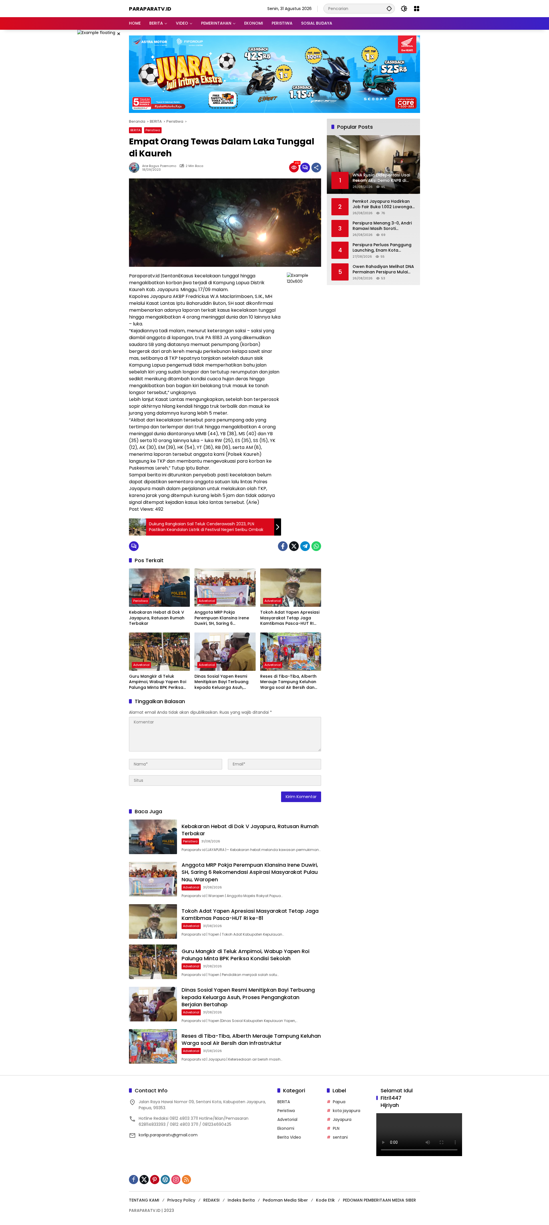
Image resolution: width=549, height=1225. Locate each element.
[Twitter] (294, 546)
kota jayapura (346, 1110)
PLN (336, 1128)
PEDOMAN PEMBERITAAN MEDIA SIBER (379, 1200)
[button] (389, 8)
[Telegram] (305, 546)
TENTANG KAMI (144, 1200)
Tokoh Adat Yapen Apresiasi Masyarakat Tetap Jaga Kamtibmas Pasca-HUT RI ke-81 (289, 618)
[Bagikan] (316, 167)
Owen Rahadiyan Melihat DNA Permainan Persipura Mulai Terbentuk (383, 269)
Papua (339, 1102)
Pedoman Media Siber (285, 1200)
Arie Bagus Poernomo (159, 166)
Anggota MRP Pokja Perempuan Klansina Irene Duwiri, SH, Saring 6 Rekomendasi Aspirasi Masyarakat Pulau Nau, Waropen (221, 618)
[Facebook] (283, 546)
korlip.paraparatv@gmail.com (168, 1135)
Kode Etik (325, 1200)
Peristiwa (153, 130)
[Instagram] (175, 1179)
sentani (340, 1137)
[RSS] (186, 1179)
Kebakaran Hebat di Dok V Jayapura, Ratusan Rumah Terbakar (156, 618)
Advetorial (207, 600)
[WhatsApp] (316, 546)
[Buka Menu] (416, 8)
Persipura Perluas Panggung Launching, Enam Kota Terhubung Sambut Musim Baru (382, 247)
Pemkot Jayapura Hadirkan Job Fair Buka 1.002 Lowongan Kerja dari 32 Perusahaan (384, 204)
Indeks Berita (241, 1200)
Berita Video (289, 1137)
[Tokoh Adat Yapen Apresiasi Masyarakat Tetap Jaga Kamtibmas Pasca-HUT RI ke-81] (290, 587)
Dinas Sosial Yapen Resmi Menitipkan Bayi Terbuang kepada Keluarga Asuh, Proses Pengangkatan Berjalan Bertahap (221, 682)
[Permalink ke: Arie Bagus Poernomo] (135, 167)
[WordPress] (165, 1179)
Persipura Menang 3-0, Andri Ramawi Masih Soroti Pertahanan (382, 226)
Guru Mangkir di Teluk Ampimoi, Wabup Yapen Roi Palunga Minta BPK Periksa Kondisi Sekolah (157, 682)
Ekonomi (285, 1128)
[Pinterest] (154, 1179)
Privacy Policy (181, 1200)
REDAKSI (211, 1200)
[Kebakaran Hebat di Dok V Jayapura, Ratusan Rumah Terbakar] (159, 587)
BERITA (135, 130)
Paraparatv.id (150, 8)
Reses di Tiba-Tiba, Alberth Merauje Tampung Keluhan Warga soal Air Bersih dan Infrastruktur (288, 682)
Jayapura (342, 1119)
